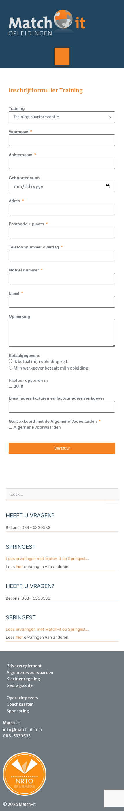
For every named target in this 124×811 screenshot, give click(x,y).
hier (19, 566)
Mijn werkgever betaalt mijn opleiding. (51, 368)
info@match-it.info (22, 729)
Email (14, 293)
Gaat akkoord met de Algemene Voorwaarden (53, 421)
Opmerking (19, 316)
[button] (62, 56)
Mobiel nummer (24, 270)
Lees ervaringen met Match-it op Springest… (47, 558)
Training (17, 108)
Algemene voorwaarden (37, 427)
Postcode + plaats (27, 224)
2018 (18, 386)
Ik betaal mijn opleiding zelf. (41, 361)
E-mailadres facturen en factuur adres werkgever (56, 398)
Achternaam (21, 154)
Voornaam (19, 131)
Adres (15, 200)
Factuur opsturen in (28, 380)
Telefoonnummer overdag (34, 247)
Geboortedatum (24, 177)
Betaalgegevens (24, 355)
